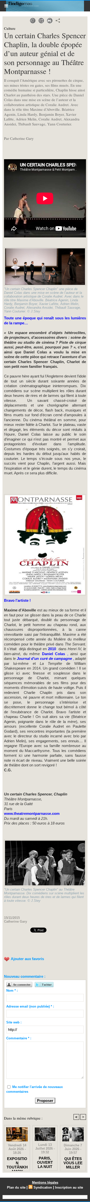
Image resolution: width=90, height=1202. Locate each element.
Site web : (14, 1022)
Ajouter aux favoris (27, 959)
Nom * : (12, 990)
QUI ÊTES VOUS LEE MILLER (73, 1163)
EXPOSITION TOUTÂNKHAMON (17, 1163)
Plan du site (16, 1187)
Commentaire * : (18, 1038)
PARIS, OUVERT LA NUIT (45, 1162)
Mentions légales (45, 1182)
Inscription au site (69, 1187)
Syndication (43, 1187)
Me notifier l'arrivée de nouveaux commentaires (34, 1089)
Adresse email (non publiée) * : (30, 1006)
